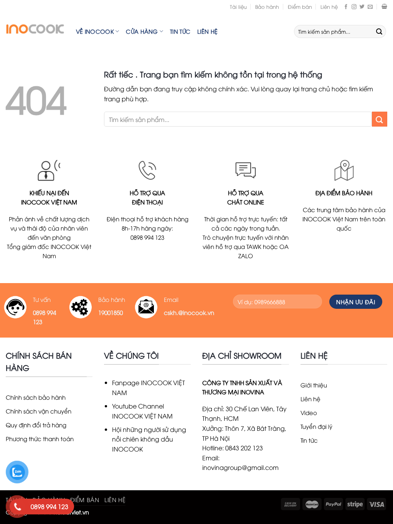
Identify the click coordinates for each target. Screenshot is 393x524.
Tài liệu (238, 6)
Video (309, 412)
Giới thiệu (314, 385)
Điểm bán (300, 6)
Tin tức (180, 31)
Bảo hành (267, 6)
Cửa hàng (142, 31)
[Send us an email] (370, 6)
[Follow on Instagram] (354, 6)
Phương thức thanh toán (40, 438)
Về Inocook (95, 31)
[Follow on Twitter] (362, 6)
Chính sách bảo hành (36, 397)
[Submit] (379, 31)
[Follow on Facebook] (345, 6)
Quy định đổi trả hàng (36, 424)
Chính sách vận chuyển (38, 411)
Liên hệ (329, 6)
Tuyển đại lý (316, 426)
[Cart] (384, 7)
